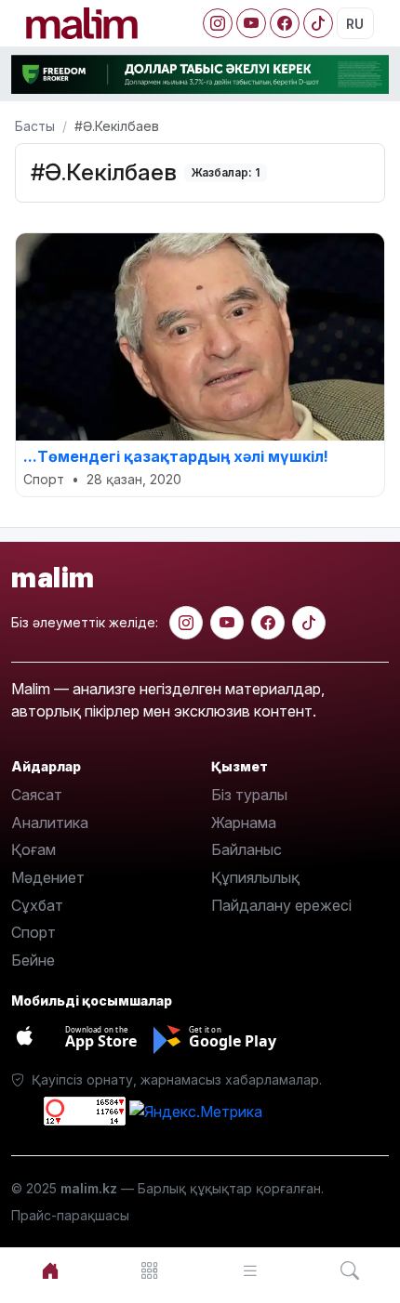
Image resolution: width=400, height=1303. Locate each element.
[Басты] (50, 1271)
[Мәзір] (150, 1271)
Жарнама (243, 822)
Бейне (33, 960)
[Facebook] (285, 23)
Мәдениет (48, 877)
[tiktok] (309, 622)
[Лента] (250, 1271)
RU (355, 24)
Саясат (36, 794)
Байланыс (246, 849)
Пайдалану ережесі (281, 905)
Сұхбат (37, 905)
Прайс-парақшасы (70, 1215)
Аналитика (49, 822)
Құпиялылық (255, 877)
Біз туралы (249, 794)
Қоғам (33, 849)
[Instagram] (218, 23)
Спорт (33, 932)
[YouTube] (251, 23)
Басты (35, 126)
